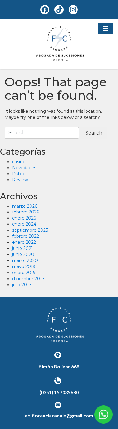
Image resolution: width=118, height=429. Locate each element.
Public (18, 173)
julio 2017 (21, 284)
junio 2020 (23, 254)
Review (20, 180)
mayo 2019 (23, 266)
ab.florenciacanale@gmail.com (59, 415)
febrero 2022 (25, 236)
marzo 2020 (25, 260)
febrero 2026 (25, 212)
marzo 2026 (24, 206)
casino (18, 161)
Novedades (24, 167)
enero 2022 (24, 242)
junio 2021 (22, 248)
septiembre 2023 (30, 230)
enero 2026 (24, 218)
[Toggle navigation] (105, 28)
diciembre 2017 (28, 278)
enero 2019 (24, 272)
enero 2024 (24, 224)
